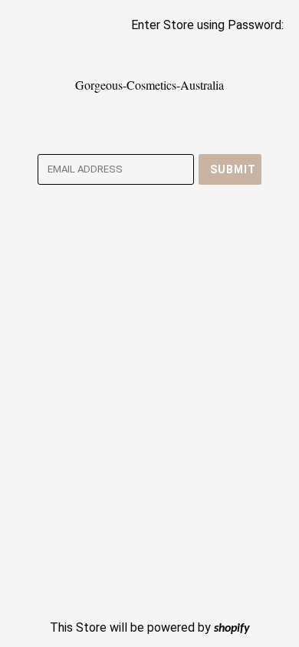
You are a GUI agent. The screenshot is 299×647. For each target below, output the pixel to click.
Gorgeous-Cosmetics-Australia (149, 85)
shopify (232, 628)
